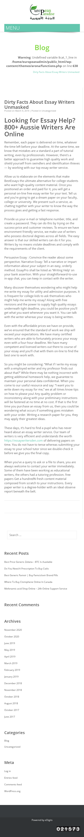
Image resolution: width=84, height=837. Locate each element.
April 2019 (9, 656)
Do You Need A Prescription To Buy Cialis (26, 568)
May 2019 (9, 649)
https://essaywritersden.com (23, 440)
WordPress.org (12, 791)
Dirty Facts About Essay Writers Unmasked (39, 104)
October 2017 (11, 710)
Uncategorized (12, 72)
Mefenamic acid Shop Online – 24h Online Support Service (35, 588)
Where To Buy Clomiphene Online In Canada (28, 581)
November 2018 (13, 689)
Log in (7, 771)
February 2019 (12, 669)
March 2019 (10, 663)
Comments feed (13, 784)
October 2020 (11, 636)
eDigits (49, 820)
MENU (13, 27)
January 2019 (11, 676)
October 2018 (11, 696)
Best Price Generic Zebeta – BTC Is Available (28, 561)
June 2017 (9, 716)
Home (7, 55)
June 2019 (9, 643)
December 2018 (13, 683)
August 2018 (11, 703)
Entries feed (10, 777)
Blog (26, 72)
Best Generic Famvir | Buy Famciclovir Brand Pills (31, 575)
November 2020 (13, 629)
